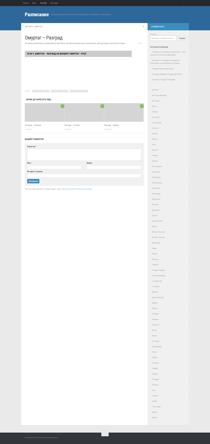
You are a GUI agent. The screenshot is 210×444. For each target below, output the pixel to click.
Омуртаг (39, 26)
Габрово (155, 265)
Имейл (90, 163)
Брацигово (156, 199)
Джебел (155, 292)
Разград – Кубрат (111, 125)
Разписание (37, 14)
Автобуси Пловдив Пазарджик (163, 80)
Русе (154, 390)
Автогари (54, 3)
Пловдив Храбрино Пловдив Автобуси (166, 74)
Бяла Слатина (157, 221)
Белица (155, 155)
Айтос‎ (154, 106)
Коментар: (31, 146)
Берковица (156, 177)
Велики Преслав (158, 232)
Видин (154, 248)
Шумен (154, 412)
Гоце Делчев (157, 281)
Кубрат (154, 357)
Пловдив (155, 379)
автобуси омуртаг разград (41, 91)
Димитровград (157, 297)
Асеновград (156, 123)
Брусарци (155, 210)
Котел (154, 352)
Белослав (156, 172)
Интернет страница (34, 171)
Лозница (155, 363)
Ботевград (156, 194)
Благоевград (157, 183)
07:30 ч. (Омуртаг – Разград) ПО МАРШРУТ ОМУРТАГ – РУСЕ (56, 53)
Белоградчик (157, 166)
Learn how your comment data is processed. (74, 189)
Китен (154, 330)
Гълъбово (156, 286)
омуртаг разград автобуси (59, 91)
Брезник (155, 204)
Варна (154, 226)
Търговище (156, 407)
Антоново (156, 117)
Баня (154, 144)
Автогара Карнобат (159, 95)
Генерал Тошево (158, 270)
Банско (155, 139)
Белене (155, 150)
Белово (155, 161)
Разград (155, 385)
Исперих (155, 314)
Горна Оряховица (158, 275)
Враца (154, 254)
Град (34, 3)
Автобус (43, 3)
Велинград (156, 243)
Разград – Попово (72, 125)
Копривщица (157, 346)
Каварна (155, 319)
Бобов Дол (156, 188)
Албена (155, 112)
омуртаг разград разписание (79, 91)
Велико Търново (158, 237)
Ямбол (154, 417)
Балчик (155, 134)
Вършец (155, 259)
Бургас (154, 215)
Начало (26, 3)
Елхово (155, 308)
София (154, 401)
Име (29, 163)
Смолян (155, 396)
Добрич (155, 303)
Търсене (153, 34)
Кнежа (154, 336)
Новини (155, 368)
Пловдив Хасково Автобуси (162, 69)
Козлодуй (155, 341)
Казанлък (155, 325)
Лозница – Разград (33, 125)
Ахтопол (155, 128)
